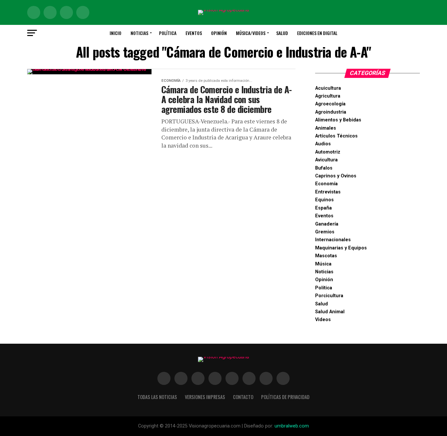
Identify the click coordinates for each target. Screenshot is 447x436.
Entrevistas (328, 192)
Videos (323, 319)
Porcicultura (329, 296)
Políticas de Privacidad (285, 396)
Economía (326, 184)
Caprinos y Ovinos (335, 176)
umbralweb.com (292, 426)
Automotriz (327, 152)
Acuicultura (328, 88)
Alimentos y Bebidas (338, 120)
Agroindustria (330, 112)
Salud (282, 32)
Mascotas (326, 256)
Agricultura (327, 96)
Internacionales (333, 240)
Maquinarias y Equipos (341, 248)
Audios (323, 144)
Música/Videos (250, 32)
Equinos (324, 200)
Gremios (324, 232)
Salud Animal (330, 312)
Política (167, 32)
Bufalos (323, 168)
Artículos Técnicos (336, 136)
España (323, 208)
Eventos (194, 32)
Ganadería (326, 224)
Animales (325, 128)
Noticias (139, 32)
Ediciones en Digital (317, 32)
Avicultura (326, 160)
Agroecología (330, 104)
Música (323, 264)
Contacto (243, 396)
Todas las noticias (157, 396)
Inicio (115, 32)
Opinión (219, 32)
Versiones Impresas (205, 396)
